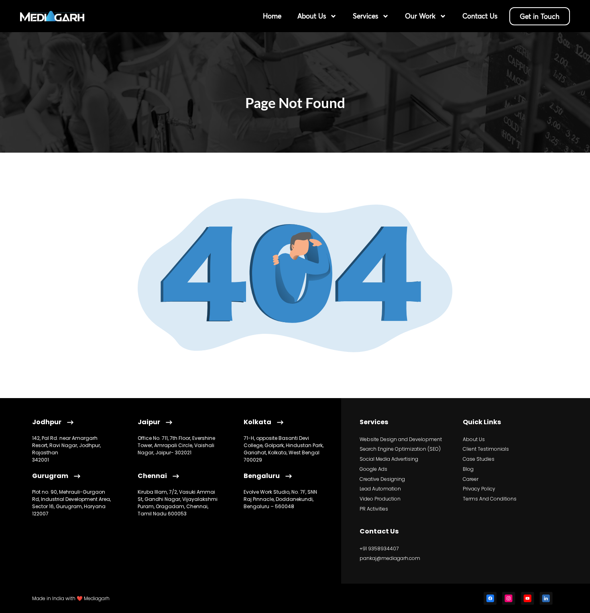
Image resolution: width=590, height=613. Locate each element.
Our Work (420, 16)
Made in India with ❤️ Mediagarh (71, 598)
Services (365, 16)
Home (272, 16)
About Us (311, 16)
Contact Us (479, 16)
